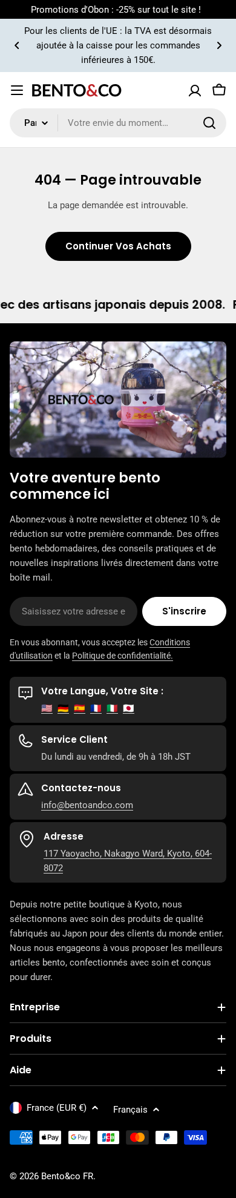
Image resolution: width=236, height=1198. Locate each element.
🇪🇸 (79, 708)
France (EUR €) (57, 1107)
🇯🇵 (128, 708)
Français (130, 1109)
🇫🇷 (96, 708)
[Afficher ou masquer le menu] (17, 90)
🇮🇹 (112, 708)
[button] (17, 45)
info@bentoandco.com (87, 805)
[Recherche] (209, 123)
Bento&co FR (67, 1176)
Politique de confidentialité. (122, 655)
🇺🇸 (47, 708)
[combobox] (118, 122)
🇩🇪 (63, 708)
